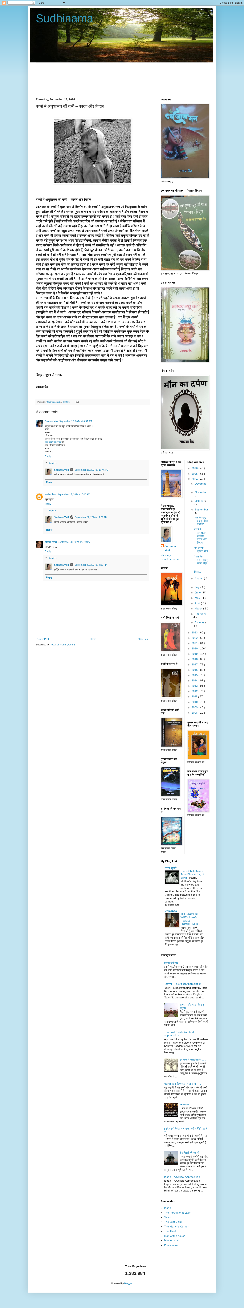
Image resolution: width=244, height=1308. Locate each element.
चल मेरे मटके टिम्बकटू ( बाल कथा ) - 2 (182, 1083)
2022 (195, 637)
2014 (195, 680)
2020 (195, 648)
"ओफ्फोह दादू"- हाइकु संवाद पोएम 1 (201, 561)
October (200, 500)
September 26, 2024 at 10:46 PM (91, 470)
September (201, 509)
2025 (195, 473)
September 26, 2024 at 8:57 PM (75, 421)
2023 (195, 632)
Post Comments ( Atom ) (62, 644)
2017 (195, 664)
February (201, 613)
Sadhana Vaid (61, 470)
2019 (195, 653)
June (198, 592)
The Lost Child (173, 1221)
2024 (195, 479)
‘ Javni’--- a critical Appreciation (182, 983)
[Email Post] (77, 402)
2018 (195, 659)
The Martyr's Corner (176, 1226)
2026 (195, 468)
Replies (52, 463)
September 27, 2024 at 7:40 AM (73, 494)
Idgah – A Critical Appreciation (182, 1176)
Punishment (171, 1245)
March (199, 608)
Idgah (167, 1207)
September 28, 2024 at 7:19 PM (74, 542)
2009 (195, 707)
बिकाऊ (197, 571)
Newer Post (43, 639)
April (198, 603)
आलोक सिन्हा (50, 494)
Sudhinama (64, 18)
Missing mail (171, 1240)
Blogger (128, 1283)
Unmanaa (171, 910)
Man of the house (174, 1235)
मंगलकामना (185, 1104)
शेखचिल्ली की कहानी (189, 1152)
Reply (48, 456)
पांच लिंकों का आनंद (53, 442)
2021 (195, 643)
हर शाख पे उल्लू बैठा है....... (193, 1059)
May (198, 597)
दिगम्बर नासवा (51, 542)
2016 (195, 669)
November (201, 492)
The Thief (170, 1231)
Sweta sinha (51, 421)
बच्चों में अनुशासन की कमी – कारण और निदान (200, 536)
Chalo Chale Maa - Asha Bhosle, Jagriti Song (192, 874)
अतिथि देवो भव (171, 963)
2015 (195, 675)
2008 (195, 712)
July (197, 587)
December (201, 483)
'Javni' (168, 1217)
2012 (195, 691)
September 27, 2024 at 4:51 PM (91, 517)
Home (93, 639)
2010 (195, 702)
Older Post (142, 639)
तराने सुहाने (171, 868)
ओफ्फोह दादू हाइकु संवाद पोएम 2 (201, 521)
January (200, 622)
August (199, 578)
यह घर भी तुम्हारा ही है (201, 549)
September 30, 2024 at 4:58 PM (91, 565)
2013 (195, 685)
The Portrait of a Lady (177, 1212)
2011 (195, 696)
